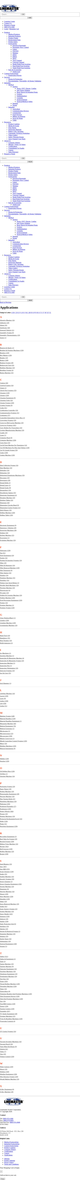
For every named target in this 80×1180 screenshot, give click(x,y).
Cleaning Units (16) (6, 400)
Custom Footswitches (11, 73)
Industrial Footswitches (11, 1144)
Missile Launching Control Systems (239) (13, 741)
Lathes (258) (4, 701)
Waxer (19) (3, 1069)
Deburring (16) (5, 473)
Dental (14, 105)
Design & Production (15, 79)
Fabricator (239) (5, 550)
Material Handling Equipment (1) (11, 721)
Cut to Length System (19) (9, 450)
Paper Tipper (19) (5, 789)
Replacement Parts (14, 40)
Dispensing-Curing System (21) (10, 508)
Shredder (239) (5, 899)
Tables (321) (4, 956)
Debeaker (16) (4, 470)
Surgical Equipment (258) (8, 944)
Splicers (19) (4, 919)
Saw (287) (3, 866)
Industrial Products (14, 36)
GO (23, 14)
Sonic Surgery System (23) (8, 909)
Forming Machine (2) (7, 605)
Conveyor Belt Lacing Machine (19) (12, 423)
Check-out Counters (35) (8, 390)
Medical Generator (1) (7, 728)
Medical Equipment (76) (8, 726)
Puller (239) (4, 821)
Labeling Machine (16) (7, 693)
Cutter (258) (4, 453)
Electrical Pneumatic (19, 45)
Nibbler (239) (4, 759)
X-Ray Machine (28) (6, 1092)
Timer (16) (3, 989)
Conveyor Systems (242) (8, 425)
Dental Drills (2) (5, 483)
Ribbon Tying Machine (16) (9, 844)
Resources (7, 122)
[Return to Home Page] (9, 11)
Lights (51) (3, 706)
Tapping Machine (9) (7, 966)
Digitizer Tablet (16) (6, 500)
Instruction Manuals (14, 129)
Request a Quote (9, 25)
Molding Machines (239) (8, 746)
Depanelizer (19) (5, 490)
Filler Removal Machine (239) (10, 568)
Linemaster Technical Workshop (19, 133)
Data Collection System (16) (9, 465)
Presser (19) (4, 814)
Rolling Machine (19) (7, 851)
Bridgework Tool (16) (7, 365)
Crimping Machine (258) (8, 440)
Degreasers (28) (5, 480)
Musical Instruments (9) (7, 748)
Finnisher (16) (4, 580)
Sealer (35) (3, 874)
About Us (7, 141)
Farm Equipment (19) (7, 555)
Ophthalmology (22, 96)
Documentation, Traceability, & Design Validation (24, 81)
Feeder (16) (4, 558)
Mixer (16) (3, 743)
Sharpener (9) (4, 889)
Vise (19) (3, 1054)
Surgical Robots (22, 100)
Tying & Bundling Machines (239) (11, 1019)
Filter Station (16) (5, 573)
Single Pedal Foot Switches (21, 64)
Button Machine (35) (7, 373)
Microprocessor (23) (6, 733)
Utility (14, 120)
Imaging (15, 103)
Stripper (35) (4, 936)
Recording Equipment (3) (8, 836)
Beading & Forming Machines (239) (12, 350)
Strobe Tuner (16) (5, 939)
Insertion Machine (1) (7, 656)
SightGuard (16, 72)
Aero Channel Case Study (17, 139)
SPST (14, 58)
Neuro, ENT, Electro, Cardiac (26, 88)
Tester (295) (4, 981)
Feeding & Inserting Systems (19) (11, 560)
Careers (10, 150)
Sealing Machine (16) (7, 876)
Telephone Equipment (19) (8, 974)
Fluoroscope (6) (5, 590)
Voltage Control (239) (7, 1056)
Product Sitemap (9, 1160)
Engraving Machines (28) (8, 530)
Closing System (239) (7, 403)
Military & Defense (18, 116)
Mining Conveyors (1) (7, 738)
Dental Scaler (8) (5, 488)
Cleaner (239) (4, 395)
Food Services (17, 115)
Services (7, 77)
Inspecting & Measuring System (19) (12, 661)
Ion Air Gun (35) (5, 673)
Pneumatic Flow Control (20, 47)
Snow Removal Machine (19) (9, 904)
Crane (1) (3, 435)
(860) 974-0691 (8, 1120)
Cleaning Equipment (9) (8, 398)
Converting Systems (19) (8, 420)
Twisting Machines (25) (7, 1016)
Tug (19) (3, 1001)
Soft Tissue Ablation (23, 90)
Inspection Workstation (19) (9, 668)
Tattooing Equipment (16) (8, 969)
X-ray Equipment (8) (7, 1089)
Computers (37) (5, 415)
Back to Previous (5, 302)
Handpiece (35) (5, 638)
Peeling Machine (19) (7, 791)
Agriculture (16, 109)
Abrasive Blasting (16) (7, 320)
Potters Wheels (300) (7, 811)
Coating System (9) (6, 405)
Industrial (11, 107)
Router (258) (4, 854)
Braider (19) (4, 358)
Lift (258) (3, 703)
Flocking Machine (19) (7, 588)
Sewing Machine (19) (7, 886)
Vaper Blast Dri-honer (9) (8, 1046)
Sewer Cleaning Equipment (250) (11, 884)
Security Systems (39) (7, 879)
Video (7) (3, 1051)
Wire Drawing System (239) (9, 1077)
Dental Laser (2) (5, 485)
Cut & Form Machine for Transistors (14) (13, 445)
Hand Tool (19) (5, 635)
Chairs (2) (3, 388)
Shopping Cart (14, 29)
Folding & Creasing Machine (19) (11, 595)
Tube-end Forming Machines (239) (11, 999)
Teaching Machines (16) (8, 971)
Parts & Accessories (14, 70)
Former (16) (4, 603)
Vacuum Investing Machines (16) (11, 1041)
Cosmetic (20, 98)
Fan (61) (3, 553)
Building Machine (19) (7, 368)
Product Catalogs (14, 124)
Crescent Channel (18, 62)
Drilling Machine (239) (7, 513)
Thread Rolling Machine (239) (10, 984)
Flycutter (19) (4, 593)
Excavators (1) (4, 538)
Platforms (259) (5, 804)
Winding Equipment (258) (8, 1074)
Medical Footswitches (11, 1142)
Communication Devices (20, 111)
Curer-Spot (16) (5, 443)
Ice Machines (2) (5, 653)
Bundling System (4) (6, 370)
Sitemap (6, 1159)
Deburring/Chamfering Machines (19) (12, 475)
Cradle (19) (3, 433)
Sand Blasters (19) (6, 864)
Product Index (13, 42)
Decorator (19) (5, 478)
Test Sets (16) (4, 979)
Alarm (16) (3, 325)
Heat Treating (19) (6, 640)
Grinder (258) (4, 620)
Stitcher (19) (4, 929)
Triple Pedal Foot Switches (21, 68)
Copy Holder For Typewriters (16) (11, 428)
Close (2, 1179)
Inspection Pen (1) (6, 666)
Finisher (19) (4, 575)
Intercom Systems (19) (7, 671)
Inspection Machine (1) (7, 663)
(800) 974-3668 (15, 1122)
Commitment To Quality (16, 148)
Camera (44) (4, 383)
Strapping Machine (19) (7, 934)
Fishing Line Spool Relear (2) (9, 583)
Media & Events (13, 126)
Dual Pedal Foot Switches (21, 66)
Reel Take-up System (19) (8, 839)
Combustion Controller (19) (9, 410)
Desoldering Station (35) (8, 493)
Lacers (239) (4, 696)
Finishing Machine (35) (7, 578)
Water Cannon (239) (6, 1067)
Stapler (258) (4, 921)
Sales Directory (13, 152)
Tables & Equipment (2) (8, 959)
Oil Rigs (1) (4, 774)
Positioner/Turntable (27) (8, 806)
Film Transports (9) (6, 570)
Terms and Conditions (11, 1164)
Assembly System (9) (7, 333)
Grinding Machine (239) (8, 623)
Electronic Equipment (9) (8, 525)
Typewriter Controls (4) (7, 1021)
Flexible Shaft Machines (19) (9, 585)
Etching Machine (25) (7, 535)
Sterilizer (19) (4, 926)
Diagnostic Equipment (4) (8, 495)
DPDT (14, 57)
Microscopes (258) (6, 736)
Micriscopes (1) (5, 731)
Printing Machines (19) (7, 816)
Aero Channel (17, 60)
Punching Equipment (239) (9, 826)
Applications (8, 1155)
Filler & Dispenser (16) (7, 565)
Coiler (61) (3, 408)
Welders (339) (4, 1072)
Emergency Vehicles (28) (8, 528)
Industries (7, 83)
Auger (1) (3, 338)
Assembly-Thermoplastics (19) (10, 335)
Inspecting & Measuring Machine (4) (12, 658)
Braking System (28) (6, 363)
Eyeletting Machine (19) (8, 540)
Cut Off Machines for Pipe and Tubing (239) (14, 448)
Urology (19, 94)
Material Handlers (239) (8, 718)
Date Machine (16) (6, 468)
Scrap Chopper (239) (7, 871)
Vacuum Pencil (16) (6, 1044)
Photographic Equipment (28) (9, 794)
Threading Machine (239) (8, 986)
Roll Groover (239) (6, 849)
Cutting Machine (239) (7, 455)
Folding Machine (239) (7, 598)
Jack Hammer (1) (5, 683)
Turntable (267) (5, 1011)
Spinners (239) (5, 916)
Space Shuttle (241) (6, 914)
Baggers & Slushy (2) (7, 348)
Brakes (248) (4, 360)
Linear (14, 49)
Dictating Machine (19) (7, 498)
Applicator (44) (5, 328)
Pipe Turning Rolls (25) (7, 799)
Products (7, 32)
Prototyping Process (14, 75)
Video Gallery (13, 135)
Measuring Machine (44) (8, 723)
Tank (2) (3, 961)
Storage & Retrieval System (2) (10, 931)
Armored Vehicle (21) (7, 330)
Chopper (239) (5, 393)
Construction (16, 113)
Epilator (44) (4, 533)
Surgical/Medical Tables (24, 101)
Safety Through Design (16, 137)
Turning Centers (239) (7, 1009)
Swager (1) (3, 946)
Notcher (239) (4, 761)
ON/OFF (15, 51)
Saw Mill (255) (5, 869)
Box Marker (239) (6, 355)
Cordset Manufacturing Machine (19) (12, 430)
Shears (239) (4, 894)
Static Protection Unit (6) (8, 924)
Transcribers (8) (5, 991)
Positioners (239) (5, 809)
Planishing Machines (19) (8, 801)
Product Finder (13, 38)
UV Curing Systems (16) (8, 1031)
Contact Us (8, 23)
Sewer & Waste (17, 118)
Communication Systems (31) (9, 413)
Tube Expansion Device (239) (9, 996)
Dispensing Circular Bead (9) (9, 505)
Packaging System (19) (7, 786)
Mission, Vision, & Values (17, 144)
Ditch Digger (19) (6, 510)
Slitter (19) (3, 901)
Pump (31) (3, 824)
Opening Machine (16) (7, 776)
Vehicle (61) (4, 1049)
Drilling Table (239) (6, 515)
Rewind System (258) (7, 841)
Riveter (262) (4, 846)
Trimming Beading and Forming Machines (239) (16, 994)
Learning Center (9, 21)
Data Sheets (12, 128)
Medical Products (14, 34)
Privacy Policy (9, 1162)
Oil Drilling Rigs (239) (7, 771)
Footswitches (12, 44)
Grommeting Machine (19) (8, 625)
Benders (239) (4, 353)
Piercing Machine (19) (7, 796)
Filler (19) (3, 563)
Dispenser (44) (5, 503)
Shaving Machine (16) (7, 891)
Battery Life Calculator (15, 131)
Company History (14, 143)
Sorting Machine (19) (7, 911)
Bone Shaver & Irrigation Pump (27, 92)
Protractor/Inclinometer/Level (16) (11, 819)
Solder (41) (3, 906)
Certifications (12, 146)
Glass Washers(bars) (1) (8, 618)
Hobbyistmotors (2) (6, 643)
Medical (11, 85)
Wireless (15, 53)
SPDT (14, 55)
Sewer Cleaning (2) (6, 881)
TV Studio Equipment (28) (8, 1014)
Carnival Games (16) (7, 385)
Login (6, 29)
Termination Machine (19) (8, 976)
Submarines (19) (5, 941)
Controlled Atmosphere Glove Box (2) (12, 418)
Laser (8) (3, 698)
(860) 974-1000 (9, 27)
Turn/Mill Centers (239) (7, 1004)
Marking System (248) (7, 716)
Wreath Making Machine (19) (9, 1079)
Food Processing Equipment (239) (11, 600)
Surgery (15, 86)
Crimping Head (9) (6, 438)
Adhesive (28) (4, 323)
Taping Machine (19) (7, 964)
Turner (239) (4, 1006)
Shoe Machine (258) (6, 896)
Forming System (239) (7, 608)
